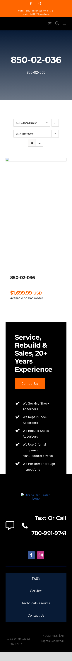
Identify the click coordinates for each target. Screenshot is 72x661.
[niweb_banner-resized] (36, 495)
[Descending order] (55, 123)
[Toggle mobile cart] (50, 23)
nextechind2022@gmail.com (36, 14)
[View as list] (39, 142)
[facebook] (31, 555)
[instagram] (40, 555)
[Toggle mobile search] (57, 23)
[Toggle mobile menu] (64, 23)
